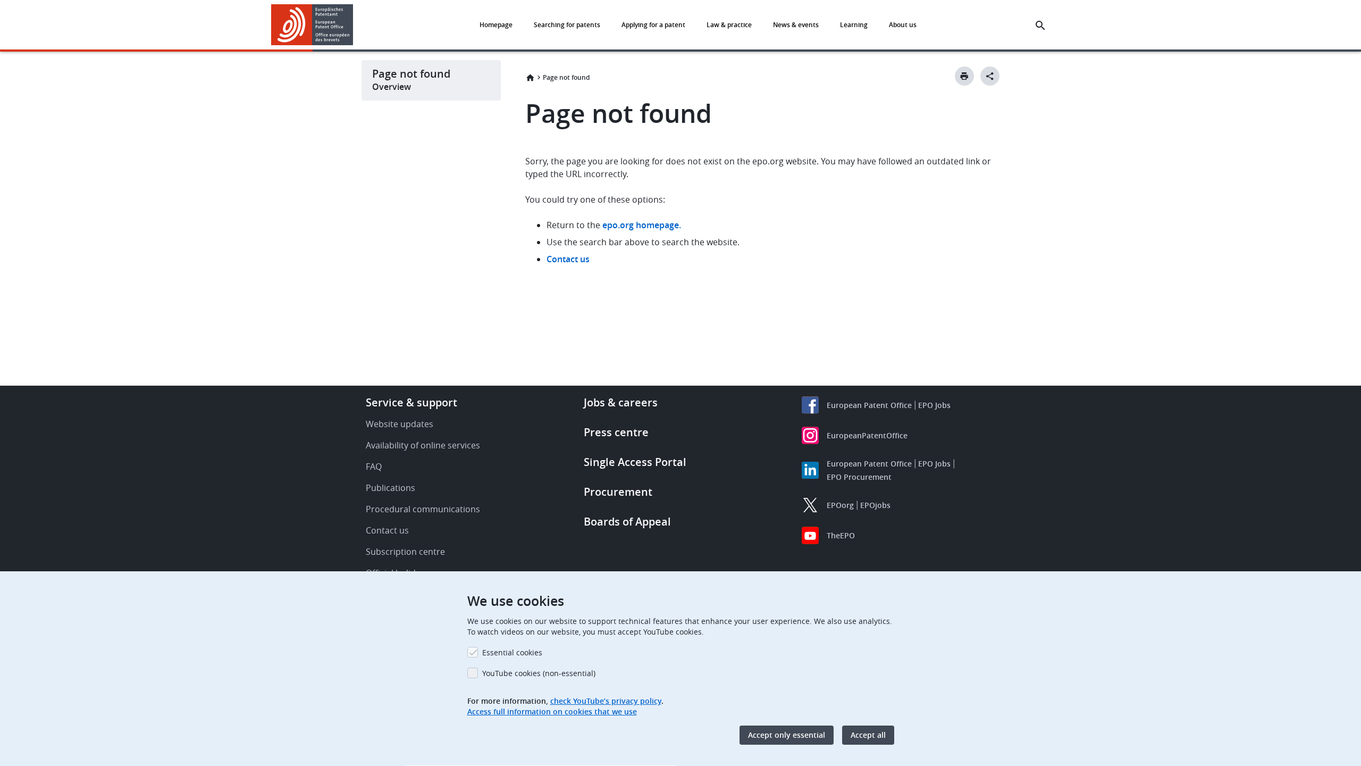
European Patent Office (869, 405)
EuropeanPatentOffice (867, 435)
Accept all (868, 735)
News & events (796, 24)
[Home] (312, 24)
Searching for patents (567, 24)
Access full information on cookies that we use (552, 711)
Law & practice (729, 24)
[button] (355, 25)
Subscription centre (405, 551)
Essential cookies (512, 652)
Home (530, 77)
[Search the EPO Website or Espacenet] (1040, 25)
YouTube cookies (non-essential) (538, 673)
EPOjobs (875, 505)
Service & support (411, 402)
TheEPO (841, 535)
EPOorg (840, 505)
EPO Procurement (859, 477)
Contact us (568, 259)
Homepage (496, 24)
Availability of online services (423, 445)
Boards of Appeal (627, 521)
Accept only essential (786, 735)
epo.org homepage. (641, 225)
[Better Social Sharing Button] (989, 76)
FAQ (374, 466)
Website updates (399, 424)
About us (903, 24)
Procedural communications (423, 509)
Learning (854, 24)
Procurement (618, 492)
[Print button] (964, 76)
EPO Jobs (934, 405)
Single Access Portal (635, 462)
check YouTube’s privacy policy (605, 701)
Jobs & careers (621, 402)
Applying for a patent (653, 24)
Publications (390, 488)
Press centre (616, 432)
